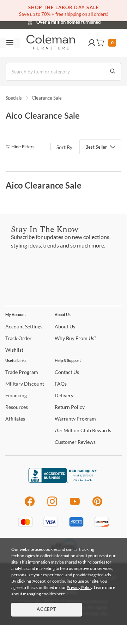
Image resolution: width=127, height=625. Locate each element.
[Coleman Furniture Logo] (50, 43)
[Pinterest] (97, 505)
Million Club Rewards (83, 430)
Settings (23, 326)
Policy (70, 407)
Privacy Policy (79, 587)
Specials (14, 98)
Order (18, 338)
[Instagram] (52, 505)
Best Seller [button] (96, 147)
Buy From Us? (75, 338)
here (60, 593)
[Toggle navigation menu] (10, 43)
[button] (91, 43)
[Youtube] (74, 505)
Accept (46, 609)
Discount (24, 384)
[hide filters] (22, 147)
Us (65, 326)
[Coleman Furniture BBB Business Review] (63, 481)
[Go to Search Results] (112, 71)
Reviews (75, 442)
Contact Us (91, 21)
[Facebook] (29, 505)
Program (21, 372)
